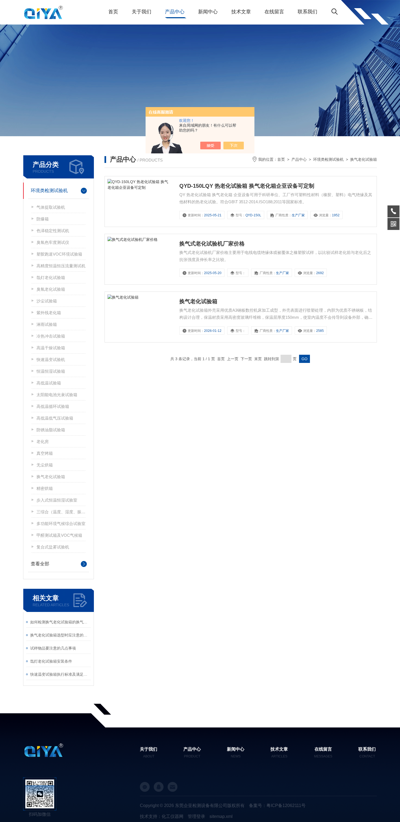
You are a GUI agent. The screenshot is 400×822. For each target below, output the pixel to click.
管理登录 (196, 816)
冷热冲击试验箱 (50, 336)
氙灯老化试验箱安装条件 (51, 661)
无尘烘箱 (44, 465)
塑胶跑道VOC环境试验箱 (59, 254)
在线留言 (274, 11)
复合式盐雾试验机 (52, 547)
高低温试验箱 (48, 383)
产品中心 (174, 11)
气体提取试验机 (50, 207)
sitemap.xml (221, 816)
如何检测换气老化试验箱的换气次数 (60, 622)
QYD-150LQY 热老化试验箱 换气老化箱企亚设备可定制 (246, 186)
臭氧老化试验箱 (50, 289)
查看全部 (40, 563)
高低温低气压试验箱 (54, 418)
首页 (113, 11)
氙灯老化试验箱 (50, 277)
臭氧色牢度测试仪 (52, 242)
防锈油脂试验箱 (50, 429)
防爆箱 (42, 219)
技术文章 (241, 11)
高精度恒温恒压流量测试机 (60, 265)
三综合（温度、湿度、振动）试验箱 (60, 511)
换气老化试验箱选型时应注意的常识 (60, 635)
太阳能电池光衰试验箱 (56, 394)
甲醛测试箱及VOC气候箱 (59, 535)
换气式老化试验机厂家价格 (212, 244)
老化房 (42, 441)
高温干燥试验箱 (50, 347)
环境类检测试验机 (49, 190)
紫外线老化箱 (48, 312)
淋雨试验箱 (46, 324)
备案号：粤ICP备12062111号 (277, 805)
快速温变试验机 (50, 359)
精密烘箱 (44, 488)
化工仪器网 (172, 816)
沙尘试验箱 (46, 301)
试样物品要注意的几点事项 (53, 648)
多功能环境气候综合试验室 (60, 523)
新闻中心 (208, 11)
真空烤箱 (44, 453)
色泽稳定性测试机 (52, 230)
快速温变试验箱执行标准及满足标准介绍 (60, 674)
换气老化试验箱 (50, 476)
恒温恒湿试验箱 (50, 371)
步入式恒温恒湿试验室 (56, 500)
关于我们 (141, 11)
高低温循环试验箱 (52, 406)
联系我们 (307, 11)
